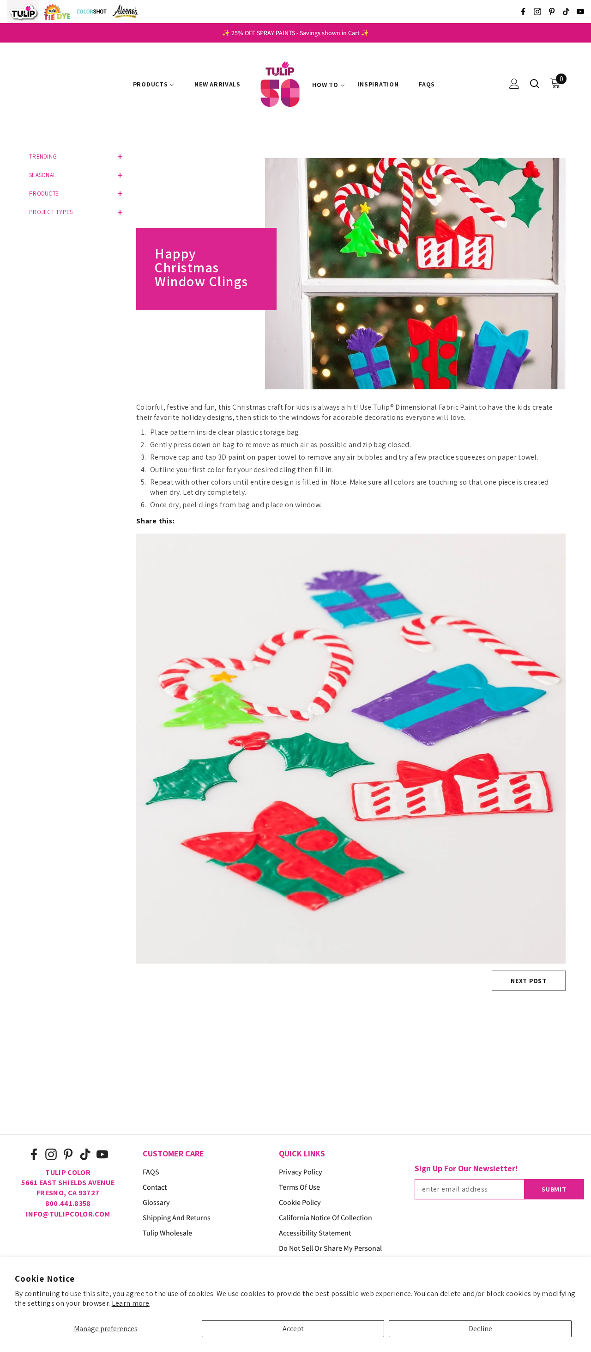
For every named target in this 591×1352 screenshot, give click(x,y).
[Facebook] (523, 11)
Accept (293, 1329)
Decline (480, 1329)
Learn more (131, 1303)
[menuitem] (154, 84)
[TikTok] (566, 11)
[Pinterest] (551, 11)
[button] (73, 157)
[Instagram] (537, 11)
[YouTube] (580, 11)
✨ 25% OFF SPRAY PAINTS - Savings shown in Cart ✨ (295, 33)
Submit (554, 1189)
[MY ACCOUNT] (514, 84)
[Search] (534, 83)
